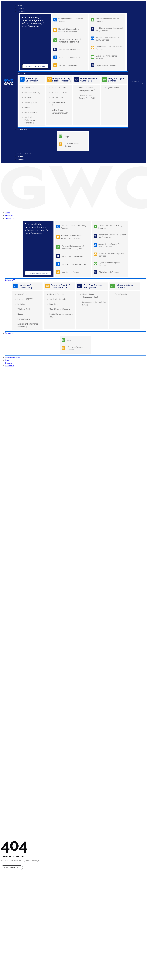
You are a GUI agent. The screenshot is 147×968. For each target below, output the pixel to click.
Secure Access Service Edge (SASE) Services (107, 38)
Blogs (66, 136)
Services (21, 11)
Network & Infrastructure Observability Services (68, 30)
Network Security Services (69, 49)
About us (21, 9)
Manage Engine (31, 112)
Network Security (59, 87)
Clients (20, 157)
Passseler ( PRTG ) (32, 92)
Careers (21, 159)
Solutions (21, 73)
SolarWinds (29, 87)
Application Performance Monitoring (30, 120)
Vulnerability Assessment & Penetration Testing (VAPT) (70, 40)
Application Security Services (71, 57)
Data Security (57, 97)
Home (20, 6)
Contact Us (9, 366)
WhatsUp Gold (31, 102)
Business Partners (24, 154)
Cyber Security (113, 87)
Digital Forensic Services (106, 65)
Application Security (60, 92)
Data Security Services (68, 65)
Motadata (28, 97)
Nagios (27, 107)
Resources (22, 129)
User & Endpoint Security (60, 309)
